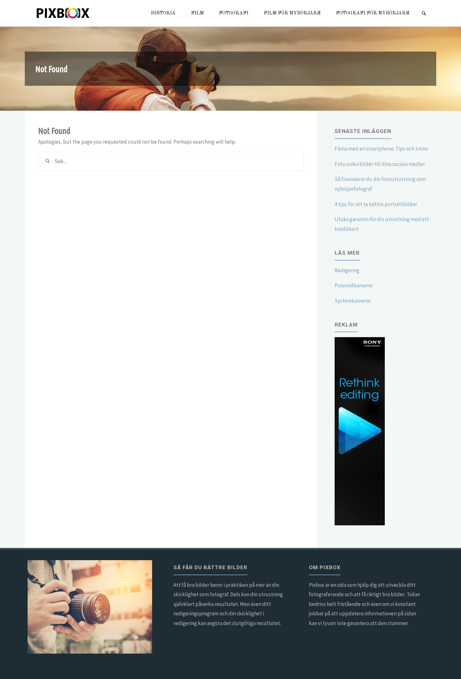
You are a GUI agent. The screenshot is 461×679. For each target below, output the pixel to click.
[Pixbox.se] (64, 13)
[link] (424, 14)
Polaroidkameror (354, 285)
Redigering (347, 270)
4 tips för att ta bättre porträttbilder (376, 204)
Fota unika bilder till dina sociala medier (380, 164)
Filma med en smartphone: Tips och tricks (381, 148)
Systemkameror (353, 300)
